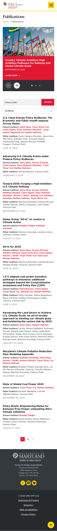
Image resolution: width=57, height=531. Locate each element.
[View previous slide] (8, 85)
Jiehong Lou (36, 195)
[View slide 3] (39, 85)
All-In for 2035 (12, 246)
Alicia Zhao (25, 127)
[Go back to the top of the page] (51, 525)
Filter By (9, 111)
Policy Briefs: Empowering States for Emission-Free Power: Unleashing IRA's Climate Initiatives (27, 409)
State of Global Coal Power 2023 (23, 384)
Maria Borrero (27, 289)
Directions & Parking (28, 500)
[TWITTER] (22, 483)
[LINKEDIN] (28, 483)
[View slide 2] (35, 85)
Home (6, 22)
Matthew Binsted (11, 193)
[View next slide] (17, 85)
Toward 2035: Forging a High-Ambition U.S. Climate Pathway (27, 185)
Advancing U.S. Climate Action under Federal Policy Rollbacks (26, 158)
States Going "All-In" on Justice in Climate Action (24, 221)
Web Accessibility (28, 510)
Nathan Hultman (33, 132)
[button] (51, 5)
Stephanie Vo (17, 132)
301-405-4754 (32, 476)
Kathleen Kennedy (29, 358)
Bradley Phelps (27, 226)
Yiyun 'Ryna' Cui (40, 127)
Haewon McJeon (29, 253)
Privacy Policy (28, 514)
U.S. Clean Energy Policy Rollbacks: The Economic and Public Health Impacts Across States (27, 120)
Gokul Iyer (42, 255)
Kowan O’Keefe (40, 163)
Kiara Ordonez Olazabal (29, 130)
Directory (28, 505)
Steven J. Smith (21, 195)
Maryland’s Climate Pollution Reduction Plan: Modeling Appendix (27, 353)
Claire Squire (9, 130)
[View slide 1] (32, 85)
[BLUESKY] (34, 483)
